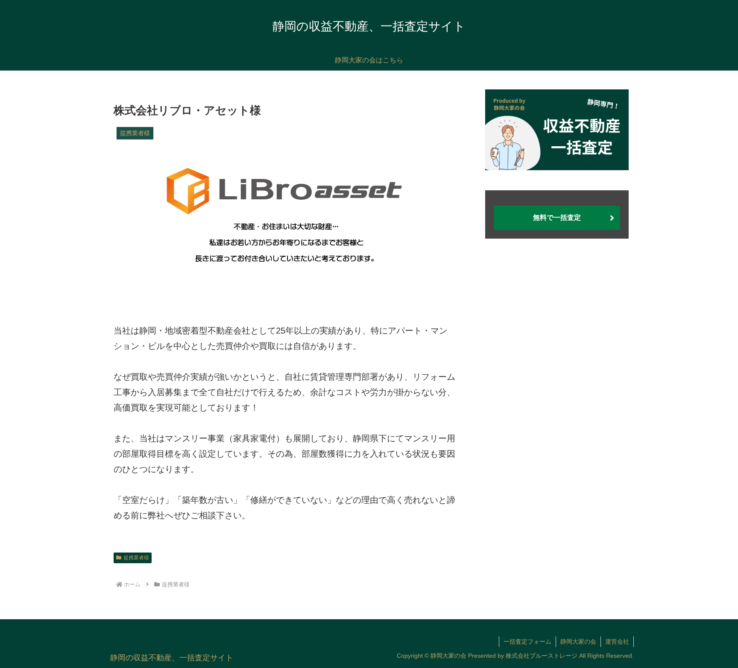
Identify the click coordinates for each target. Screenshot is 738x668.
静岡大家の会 (578, 641)
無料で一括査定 (557, 217)
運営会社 (617, 641)
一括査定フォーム (527, 641)
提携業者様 (136, 558)
